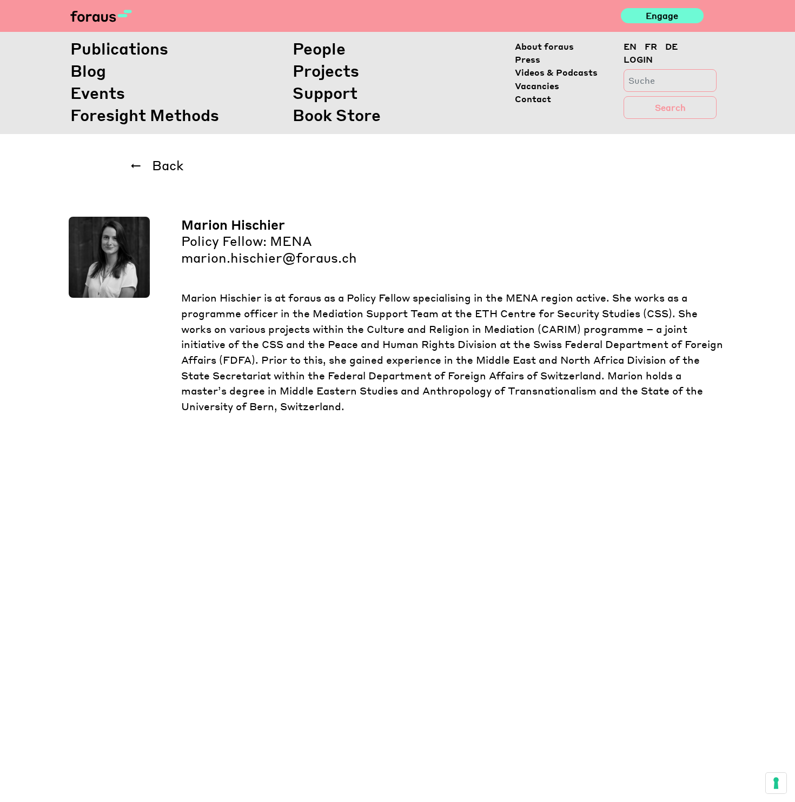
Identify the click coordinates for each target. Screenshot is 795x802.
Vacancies (537, 85)
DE (671, 46)
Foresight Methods (144, 114)
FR (651, 46)
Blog (88, 70)
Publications (119, 48)
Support (325, 92)
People (319, 48)
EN (630, 46)
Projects (326, 70)
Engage (662, 15)
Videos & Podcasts (556, 72)
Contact (533, 98)
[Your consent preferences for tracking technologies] (776, 783)
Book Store (337, 114)
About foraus (544, 46)
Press (527, 59)
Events (97, 92)
